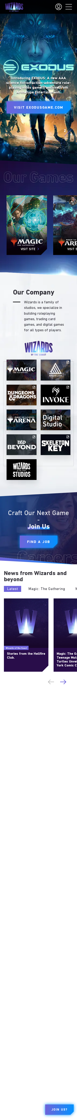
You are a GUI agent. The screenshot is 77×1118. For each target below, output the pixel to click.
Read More (10, 600)
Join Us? (59, 1109)
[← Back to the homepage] (14, 7)
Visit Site (28, 249)
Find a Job (38, 542)
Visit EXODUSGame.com (38, 108)
